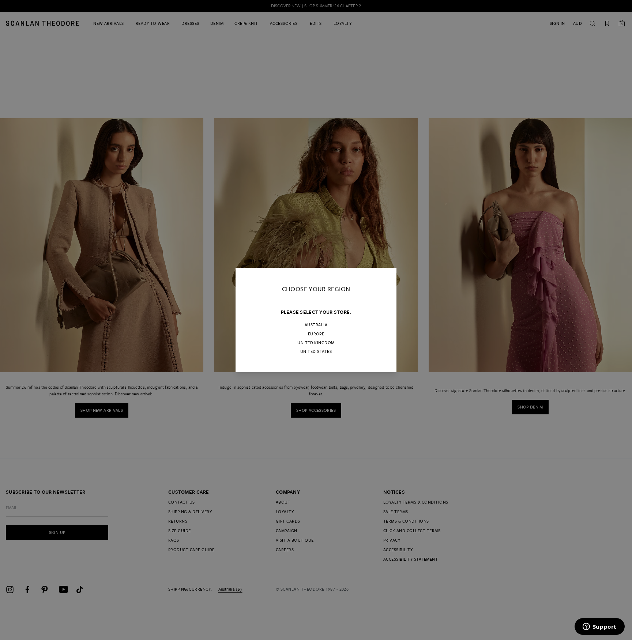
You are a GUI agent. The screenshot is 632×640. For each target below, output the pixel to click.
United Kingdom (316, 343)
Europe (316, 334)
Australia (316, 325)
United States (316, 351)
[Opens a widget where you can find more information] (599, 627)
